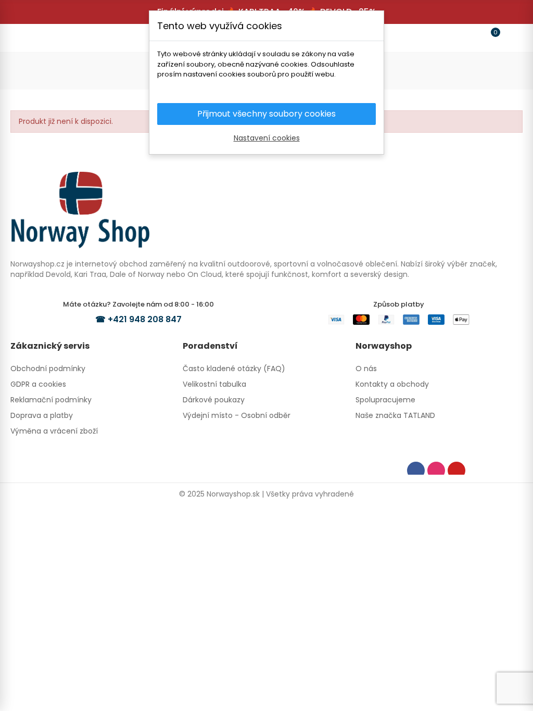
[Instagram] (436, 470)
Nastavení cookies (267, 138)
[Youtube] (456, 470)
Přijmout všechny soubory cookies (266, 114)
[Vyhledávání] (42, 37)
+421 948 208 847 (145, 319)
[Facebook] (416, 470)
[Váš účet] (510, 38)
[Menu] (22, 38)
